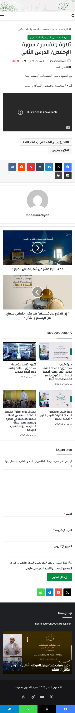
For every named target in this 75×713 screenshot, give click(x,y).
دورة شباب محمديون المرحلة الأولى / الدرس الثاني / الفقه (40, 667)
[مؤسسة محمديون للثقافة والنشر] (37, 6)
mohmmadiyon (58, 60)
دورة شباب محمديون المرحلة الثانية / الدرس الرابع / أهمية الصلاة (56, 415)
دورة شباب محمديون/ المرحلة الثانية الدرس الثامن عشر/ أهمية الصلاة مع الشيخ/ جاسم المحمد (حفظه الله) (57, 372)
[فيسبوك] (68, 167)
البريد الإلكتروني (62, 529)
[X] (58, 167)
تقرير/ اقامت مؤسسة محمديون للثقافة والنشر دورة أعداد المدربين (22, 368)
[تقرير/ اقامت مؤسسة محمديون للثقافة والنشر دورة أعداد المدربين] (19, 351)
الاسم (68, 513)
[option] (37, 652)
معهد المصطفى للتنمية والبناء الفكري (37, 29)
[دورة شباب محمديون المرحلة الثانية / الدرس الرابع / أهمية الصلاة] (55, 399)
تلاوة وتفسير (59, 150)
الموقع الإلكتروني (63, 546)
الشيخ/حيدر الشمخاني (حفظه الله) (45, 142)
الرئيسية (64, 29)
